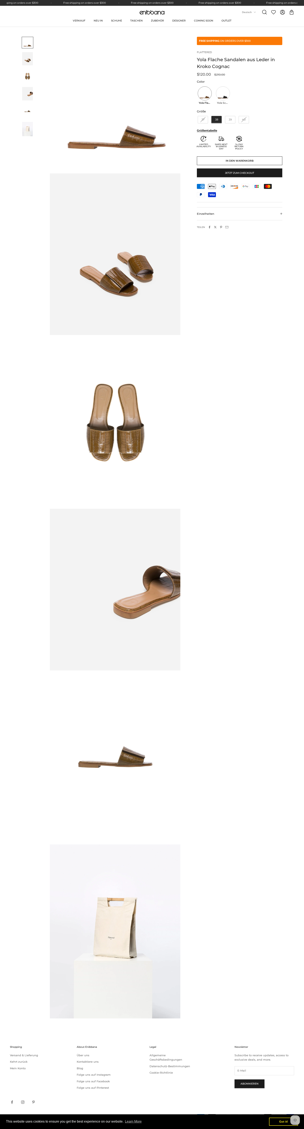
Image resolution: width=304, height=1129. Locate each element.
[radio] (204, 95)
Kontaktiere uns (88, 1061)
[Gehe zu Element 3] (27, 76)
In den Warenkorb (240, 160)
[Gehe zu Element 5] (27, 111)
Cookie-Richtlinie (161, 1072)
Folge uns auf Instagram (94, 1074)
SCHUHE (116, 20)
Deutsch (247, 12)
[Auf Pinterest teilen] (221, 227)
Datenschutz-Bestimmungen (170, 1066)
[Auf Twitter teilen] (215, 227)
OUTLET (226, 20)
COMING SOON (203, 20)
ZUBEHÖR (157, 20)
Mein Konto (18, 1068)
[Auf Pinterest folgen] (33, 1102)
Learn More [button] (133, 1121)
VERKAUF (79, 20)
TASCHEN (136, 20)
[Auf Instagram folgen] (23, 1102)
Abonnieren (250, 1083)
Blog (80, 1068)
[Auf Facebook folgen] (12, 1102)
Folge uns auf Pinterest (93, 1087)
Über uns (83, 1055)
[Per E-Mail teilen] (227, 227)
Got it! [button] (283, 1121)
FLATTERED (204, 52)
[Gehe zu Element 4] (27, 94)
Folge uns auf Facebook (93, 1081)
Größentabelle (207, 130)
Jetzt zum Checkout (239, 172)
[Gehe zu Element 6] (27, 129)
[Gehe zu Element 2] (27, 59)
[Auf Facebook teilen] (209, 227)
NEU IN (98, 20)
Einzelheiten (205, 213)
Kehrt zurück (19, 1061)
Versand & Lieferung (24, 1055)
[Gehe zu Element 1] (27, 42)
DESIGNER (179, 20)
